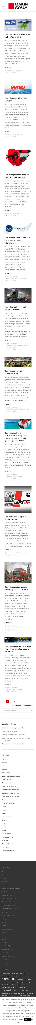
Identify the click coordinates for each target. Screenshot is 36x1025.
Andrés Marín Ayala (7, 976)
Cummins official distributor (10, 790)
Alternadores (6, 773)
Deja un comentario (11, 276)
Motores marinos (24, 996)
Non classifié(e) (6, 834)
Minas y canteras (7, 817)
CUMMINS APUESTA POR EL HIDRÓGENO (14, 735)
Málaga (4, 806)
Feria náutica (5, 984)
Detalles (7, 67)
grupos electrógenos (11, 990)
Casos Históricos (7, 783)
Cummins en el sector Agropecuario (13, 744)
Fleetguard (13, 984)
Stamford (5, 840)
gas (17, 984)
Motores (8, 134)
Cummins (8, 978)
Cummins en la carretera (9, 731)
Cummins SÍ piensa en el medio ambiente (15, 308)
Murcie (4, 830)
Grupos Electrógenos (12, 409)
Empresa (18, 982)
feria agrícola (29, 982)
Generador (22, 984)
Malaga (4, 810)
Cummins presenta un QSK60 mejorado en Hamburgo (17, 175)
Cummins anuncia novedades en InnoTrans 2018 (17, 35)
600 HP (9, 973)
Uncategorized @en (8, 851)
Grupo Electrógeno (20, 987)
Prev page (17, 705)
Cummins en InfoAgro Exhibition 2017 (14, 372)
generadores (8, 987)
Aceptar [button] (27, 1019)
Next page (27, 705)
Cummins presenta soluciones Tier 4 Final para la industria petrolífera (17, 649)
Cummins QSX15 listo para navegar (16, 99)
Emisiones (12, 982)
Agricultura (15, 973)
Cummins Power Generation (23, 979)
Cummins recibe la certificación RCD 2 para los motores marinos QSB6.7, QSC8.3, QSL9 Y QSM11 (16, 437)
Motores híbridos (13, 996)
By (11, 72)
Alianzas (4, 759)
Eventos (8, 278)
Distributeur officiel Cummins (10, 796)
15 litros (4, 973)
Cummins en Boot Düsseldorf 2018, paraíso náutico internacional (17, 240)
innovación (5, 993)
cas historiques (6, 779)
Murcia (4, 823)
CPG (26, 976)
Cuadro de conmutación (9, 786)
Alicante (4, 762)
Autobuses (16, 976)
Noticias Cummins (17, 134)
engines (23, 982)
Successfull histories (8, 844)
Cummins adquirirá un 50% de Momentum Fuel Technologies (16, 739)
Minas (26, 993)
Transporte (25, 628)
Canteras (22, 976)
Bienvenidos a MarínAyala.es (14, 70)
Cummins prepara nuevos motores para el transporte (16, 588)
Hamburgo (25, 990)
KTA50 (10, 993)
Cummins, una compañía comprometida (15, 517)
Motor (31, 993)
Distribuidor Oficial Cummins (10, 793)
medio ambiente (18, 993)
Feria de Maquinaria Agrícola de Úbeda (14, 728)
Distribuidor (5, 982)
